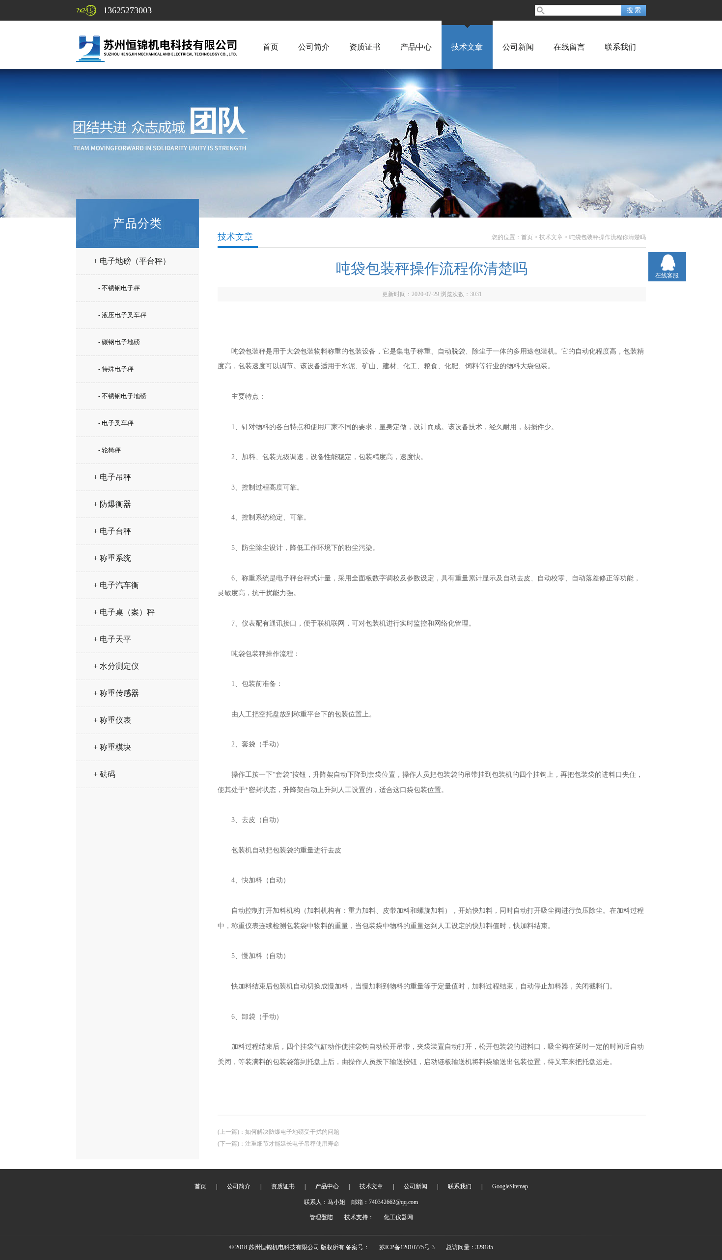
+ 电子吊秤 (112, 477)
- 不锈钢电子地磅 (122, 396)
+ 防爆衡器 (112, 504)
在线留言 (569, 47)
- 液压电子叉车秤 (122, 315)
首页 (270, 47)
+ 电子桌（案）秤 (124, 612)
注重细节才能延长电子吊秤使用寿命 (292, 1143)
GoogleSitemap (510, 1186)
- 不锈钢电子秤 (119, 288)
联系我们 (620, 47)
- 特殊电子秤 (116, 369)
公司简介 (314, 47)
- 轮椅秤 (109, 450)
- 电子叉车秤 (116, 423)
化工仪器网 (398, 1217)
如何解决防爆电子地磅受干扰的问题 (292, 1131)
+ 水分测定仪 (116, 666)
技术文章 (467, 47)
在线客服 (667, 275)
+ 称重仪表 (112, 720)
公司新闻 (518, 47)
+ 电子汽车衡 (116, 585)
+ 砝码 (104, 774)
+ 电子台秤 (112, 531)
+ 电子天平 (112, 639)
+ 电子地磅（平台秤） (131, 261)
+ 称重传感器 (116, 693)
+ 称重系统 (112, 558)
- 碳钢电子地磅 (119, 342)
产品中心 (416, 47)
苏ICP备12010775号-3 (407, 1247)
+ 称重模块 (112, 747)
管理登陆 (321, 1217)
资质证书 (365, 47)
